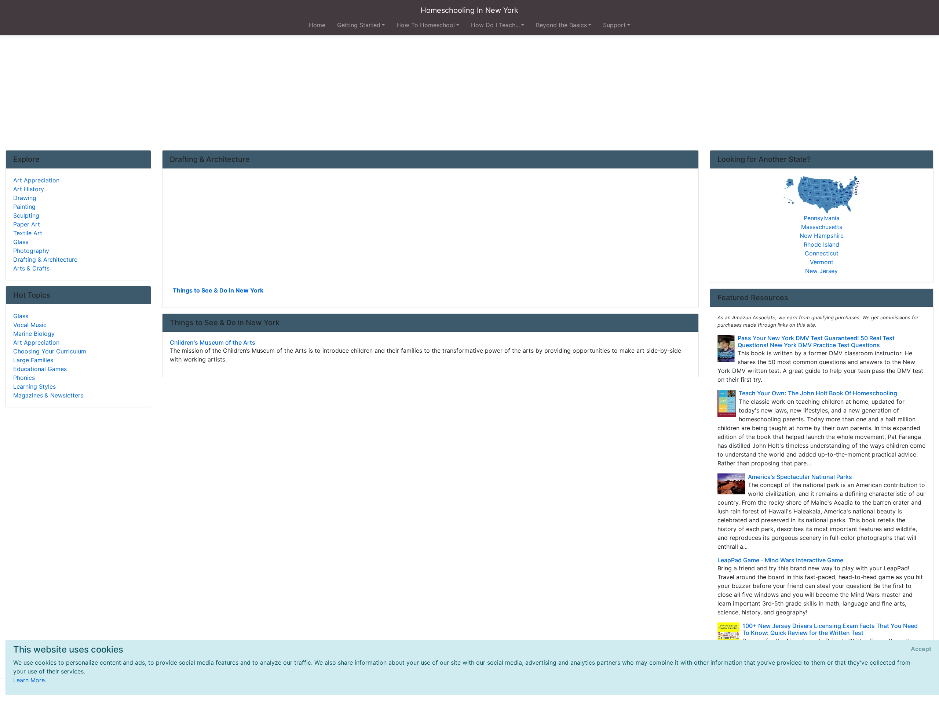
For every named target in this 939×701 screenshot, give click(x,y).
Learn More (29, 680)
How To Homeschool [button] (426, 25)
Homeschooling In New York (469, 10)
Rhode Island (821, 244)
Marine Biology (34, 333)
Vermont (821, 262)
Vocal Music (30, 324)
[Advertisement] (469, 92)
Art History (28, 189)
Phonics (24, 377)
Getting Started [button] (358, 25)
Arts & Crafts (31, 268)
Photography (31, 250)
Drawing (24, 197)
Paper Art (26, 224)
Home (317, 25)
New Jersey (821, 271)
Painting (24, 206)
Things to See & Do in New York (218, 290)
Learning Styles (34, 386)
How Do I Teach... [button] (495, 25)
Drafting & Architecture (45, 259)
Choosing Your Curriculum (49, 351)
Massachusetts (821, 226)
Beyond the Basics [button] (561, 25)
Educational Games (40, 369)
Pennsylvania (822, 218)
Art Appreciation (36, 180)
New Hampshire (822, 235)
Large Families (33, 360)
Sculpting (26, 215)
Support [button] (614, 25)
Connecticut (821, 253)
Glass (20, 242)
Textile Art (27, 233)
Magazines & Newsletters (48, 395)
